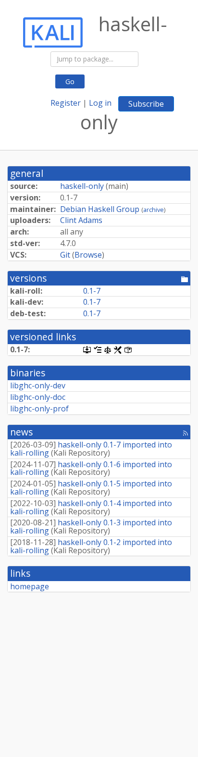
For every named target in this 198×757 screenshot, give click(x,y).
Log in (100, 103)
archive (153, 209)
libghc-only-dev (37, 385)
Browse (88, 254)
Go (69, 81)
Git (65, 254)
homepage (29, 586)
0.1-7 (91, 290)
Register (65, 103)
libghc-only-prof (39, 408)
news (21, 431)
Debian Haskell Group (99, 209)
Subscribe (146, 104)
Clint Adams (81, 220)
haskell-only (82, 186)
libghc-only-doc (37, 397)
